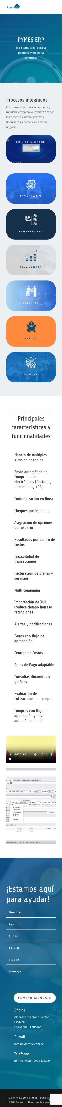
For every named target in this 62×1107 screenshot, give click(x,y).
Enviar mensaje (34, 998)
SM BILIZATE (30, 1098)
